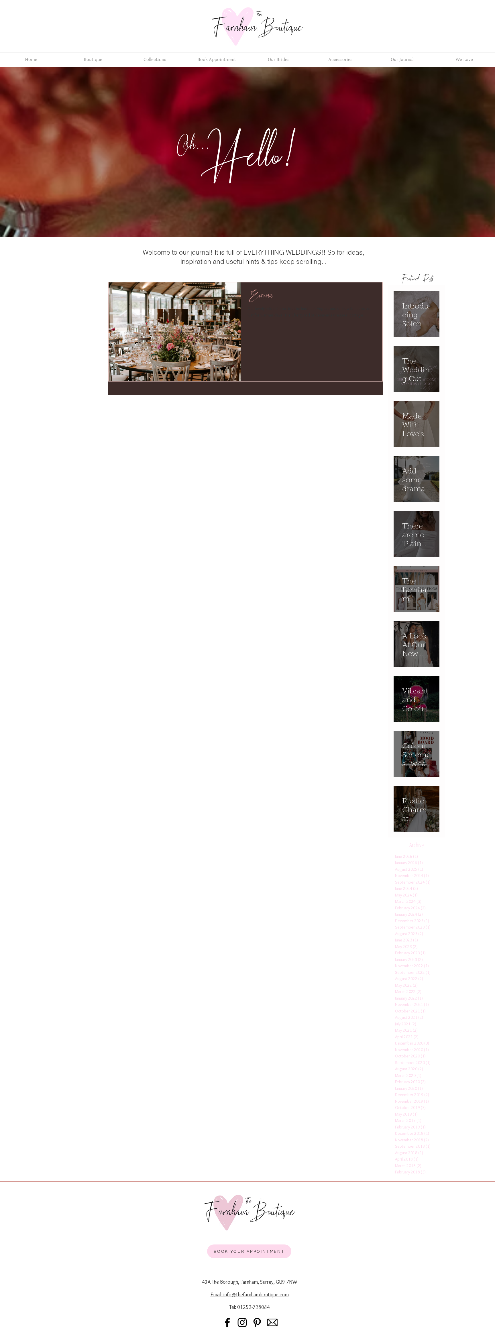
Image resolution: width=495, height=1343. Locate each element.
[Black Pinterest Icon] (257, 1322)
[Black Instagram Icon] (242, 1322)
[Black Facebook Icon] (227, 1322)
